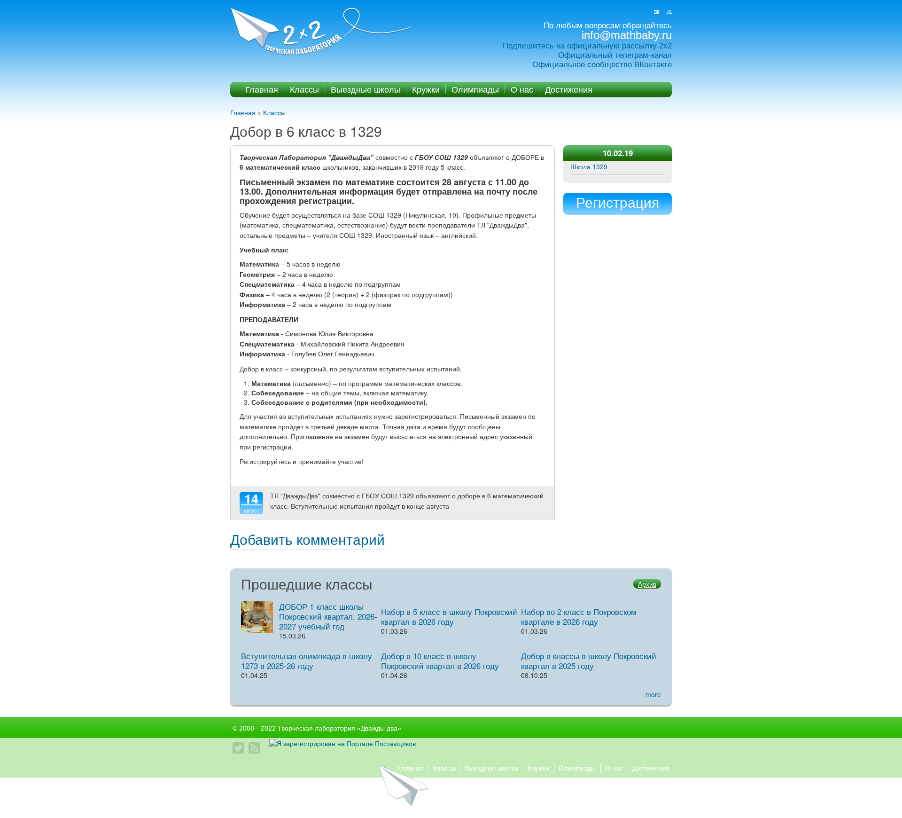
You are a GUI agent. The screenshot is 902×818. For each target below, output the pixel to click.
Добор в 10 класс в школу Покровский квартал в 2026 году (440, 660)
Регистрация (617, 202)
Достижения (568, 89)
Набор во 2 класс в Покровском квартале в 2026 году (579, 616)
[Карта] (669, 12)
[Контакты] (656, 12)
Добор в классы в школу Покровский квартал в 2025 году (588, 660)
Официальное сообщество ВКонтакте (602, 64)
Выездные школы (365, 89)
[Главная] (322, 32)
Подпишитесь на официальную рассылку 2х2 (587, 45)
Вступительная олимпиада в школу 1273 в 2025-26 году (306, 660)
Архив (647, 584)
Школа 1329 (588, 166)
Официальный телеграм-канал (615, 55)
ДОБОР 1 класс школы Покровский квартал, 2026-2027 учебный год (328, 616)
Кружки (426, 89)
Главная (261, 89)
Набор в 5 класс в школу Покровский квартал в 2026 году (449, 616)
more (653, 694)
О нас (522, 89)
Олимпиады (475, 89)
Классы (304, 89)
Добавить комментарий (307, 539)
